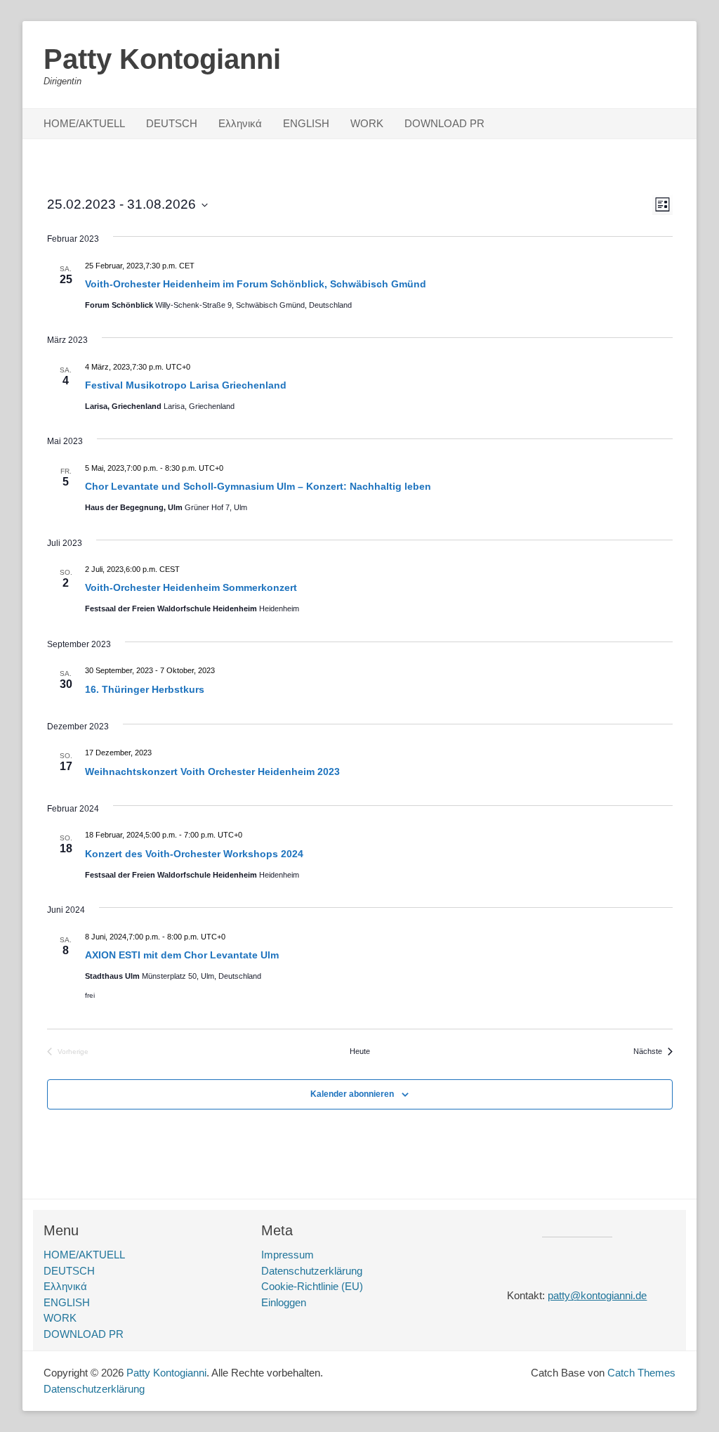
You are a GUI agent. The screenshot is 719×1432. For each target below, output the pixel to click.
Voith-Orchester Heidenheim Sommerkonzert (191, 587)
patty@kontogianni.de (597, 1295)
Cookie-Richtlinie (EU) (312, 1286)
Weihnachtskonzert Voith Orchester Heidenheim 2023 (212, 771)
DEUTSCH (171, 123)
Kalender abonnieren (352, 1094)
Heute (360, 1051)
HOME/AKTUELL (84, 123)
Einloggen (283, 1302)
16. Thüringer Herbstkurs (144, 689)
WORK (366, 123)
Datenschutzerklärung (311, 1271)
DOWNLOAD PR (444, 123)
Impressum (287, 1255)
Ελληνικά (240, 123)
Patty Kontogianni (162, 59)
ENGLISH (306, 123)
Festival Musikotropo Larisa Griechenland (185, 385)
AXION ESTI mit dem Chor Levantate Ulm (182, 955)
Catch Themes (641, 1373)
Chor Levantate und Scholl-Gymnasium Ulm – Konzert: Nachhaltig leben (258, 486)
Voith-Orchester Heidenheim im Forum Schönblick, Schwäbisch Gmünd (255, 283)
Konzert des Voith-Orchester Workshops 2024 (194, 853)
